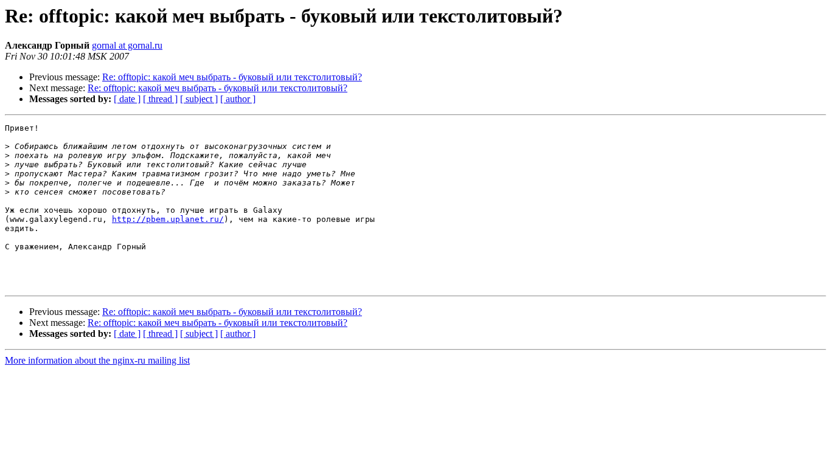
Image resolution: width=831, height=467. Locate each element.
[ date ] (127, 99)
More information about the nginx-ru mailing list (97, 360)
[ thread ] (160, 99)
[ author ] (238, 99)
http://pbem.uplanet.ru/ (168, 219)
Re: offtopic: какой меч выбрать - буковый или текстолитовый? (232, 77)
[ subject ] (199, 99)
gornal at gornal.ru (127, 45)
